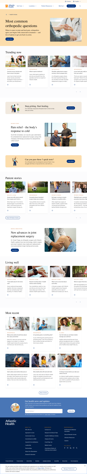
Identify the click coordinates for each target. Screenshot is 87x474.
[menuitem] (68, 1)
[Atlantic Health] (6, 14)
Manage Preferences (69, 468)
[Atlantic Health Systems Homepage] (10, 422)
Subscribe (71, 411)
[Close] (85, 466)
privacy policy (48, 414)
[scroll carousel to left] (76, 91)
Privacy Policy (41, 468)
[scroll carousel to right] (80, 91)
